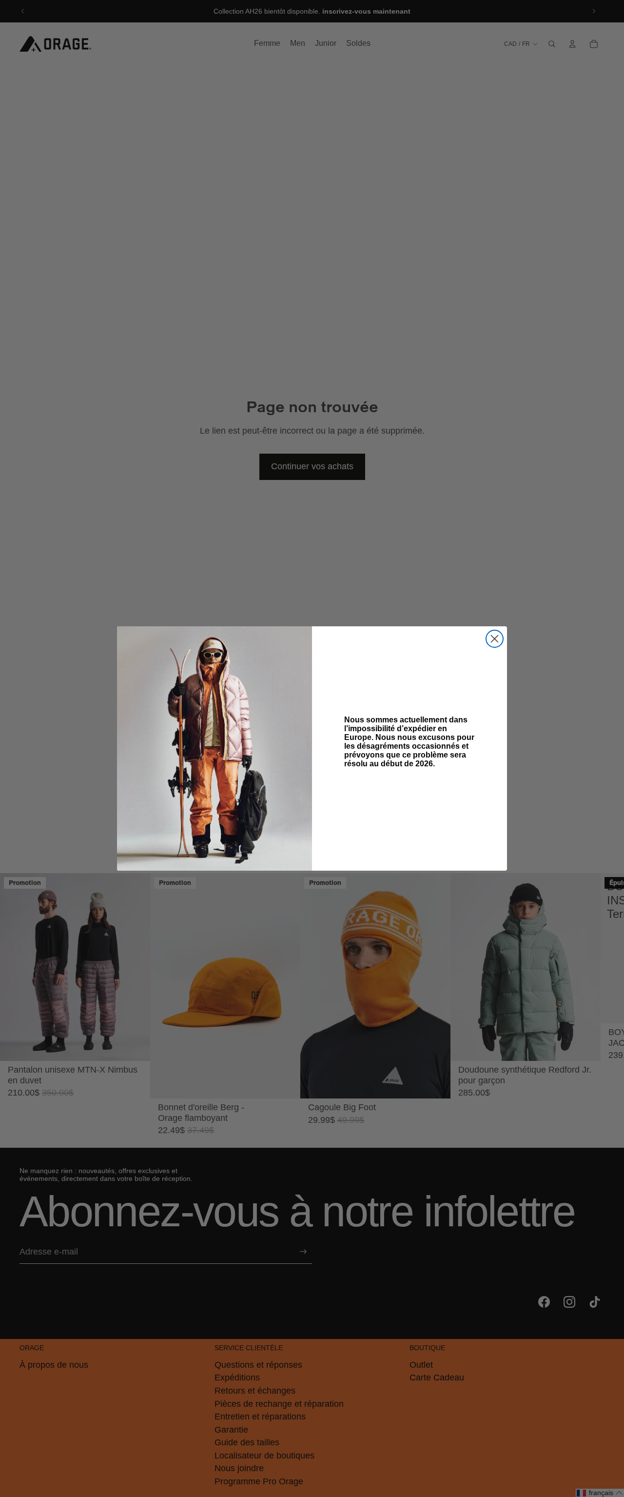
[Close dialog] (494, 638)
